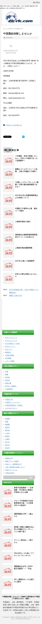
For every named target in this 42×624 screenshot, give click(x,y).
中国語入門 (9, 399)
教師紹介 (8, 352)
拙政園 (7, 419)
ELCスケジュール (11, 340)
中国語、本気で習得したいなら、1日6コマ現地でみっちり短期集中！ (26, 158)
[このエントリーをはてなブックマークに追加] (23, 137)
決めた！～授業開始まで (13, 464)
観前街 (7, 436)
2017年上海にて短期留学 (24, 261)
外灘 (6, 371)
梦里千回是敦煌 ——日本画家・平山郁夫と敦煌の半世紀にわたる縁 (23, 490)
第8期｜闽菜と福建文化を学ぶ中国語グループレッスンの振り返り (24, 529)
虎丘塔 (7, 448)
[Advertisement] (18, 314)
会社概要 (8, 358)
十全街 (7, 433)
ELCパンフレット (11, 338)
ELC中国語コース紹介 (12, 343)
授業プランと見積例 (12, 461)
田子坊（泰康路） (11, 386)
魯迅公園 (8, 383)
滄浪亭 (7, 427)
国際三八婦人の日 (15, 295)
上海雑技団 (9, 389)
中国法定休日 (9, 473)
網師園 (7, 424)
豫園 (6, 374)
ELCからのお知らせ (14, 125)
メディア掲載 (9, 361)
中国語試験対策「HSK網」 (14, 405)
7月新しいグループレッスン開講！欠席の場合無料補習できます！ (26, 184)
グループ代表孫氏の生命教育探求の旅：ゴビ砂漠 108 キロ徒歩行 (23, 503)
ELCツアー (9, 349)
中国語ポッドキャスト (12, 402)
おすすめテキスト (11, 408)
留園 (6, 421)
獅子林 (7, 430)
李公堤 (7, 442)
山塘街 (7, 439)
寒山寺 (7, 445)
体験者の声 (9, 458)
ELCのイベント (10, 346)
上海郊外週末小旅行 (23, 221)
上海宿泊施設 (9, 355)
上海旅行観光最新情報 (23, 248)
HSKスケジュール (11, 470)
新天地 (7, 380)
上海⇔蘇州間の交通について (15, 467)
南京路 (7, 377)
